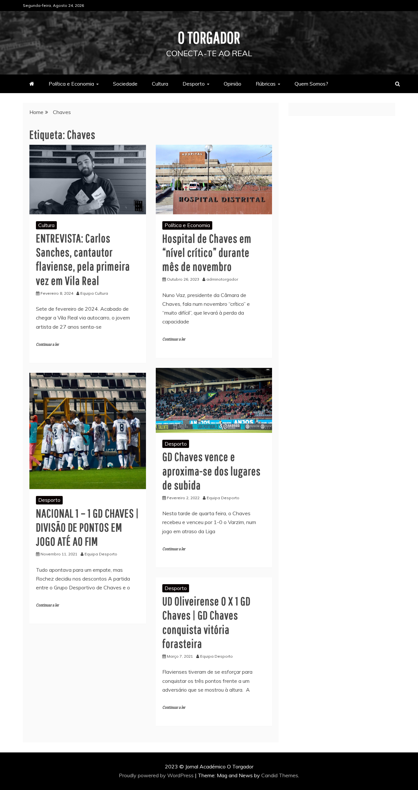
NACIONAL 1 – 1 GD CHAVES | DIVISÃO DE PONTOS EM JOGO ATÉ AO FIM (87, 527)
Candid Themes (279, 775)
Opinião (232, 83)
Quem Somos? (311, 83)
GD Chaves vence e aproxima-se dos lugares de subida (211, 470)
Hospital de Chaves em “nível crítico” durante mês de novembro (206, 252)
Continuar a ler (47, 344)
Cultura (160, 83)
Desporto (194, 83)
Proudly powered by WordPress (157, 775)
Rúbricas (266, 83)
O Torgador (209, 37)
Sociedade (125, 83)
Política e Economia (71, 83)
